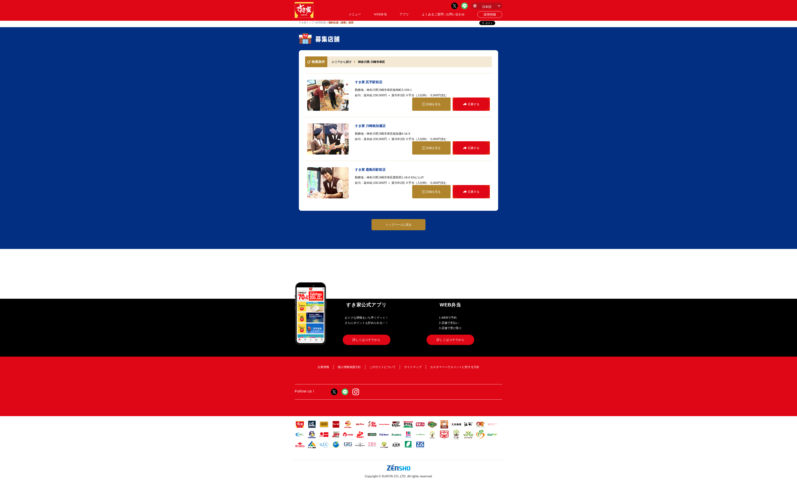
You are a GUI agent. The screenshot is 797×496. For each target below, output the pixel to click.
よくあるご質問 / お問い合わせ (443, 14)
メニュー (354, 14)
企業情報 (323, 367)
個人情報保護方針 (349, 367)
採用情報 (490, 14)
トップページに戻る (398, 224)
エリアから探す (341, 61)
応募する (473, 104)
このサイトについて (382, 367)
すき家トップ (306, 22)
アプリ (404, 14)
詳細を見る (433, 104)
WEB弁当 (380, 14)
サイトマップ (413, 367)
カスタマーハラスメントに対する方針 (454, 367)
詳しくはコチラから (366, 339)
